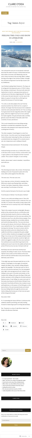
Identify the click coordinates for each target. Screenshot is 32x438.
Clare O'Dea (16, 4)
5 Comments (19, 42)
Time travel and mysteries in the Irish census (13, 385)
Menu (5, 13)
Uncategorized (16, 32)
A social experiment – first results (10, 378)
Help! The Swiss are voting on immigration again (14, 380)
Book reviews (26, 31)
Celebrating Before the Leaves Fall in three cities (14, 390)
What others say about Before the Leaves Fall (13, 383)
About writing (18, 31)
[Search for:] (16, 350)
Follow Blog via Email (16, 410)
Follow (16, 425)
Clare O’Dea (16, 398)
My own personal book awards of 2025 (12, 389)
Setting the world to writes (9, 387)
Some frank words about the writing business (13, 382)
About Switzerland (7, 31)
